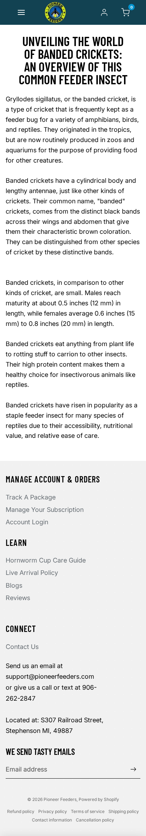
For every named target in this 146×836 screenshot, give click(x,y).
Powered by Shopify (99, 799)
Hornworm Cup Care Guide (46, 560)
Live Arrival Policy (32, 572)
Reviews (18, 597)
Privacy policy (52, 811)
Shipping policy (123, 811)
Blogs (14, 585)
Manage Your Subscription (45, 509)
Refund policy (20, 811)
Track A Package (31, 497)
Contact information (52, 820)
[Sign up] (133, 769)
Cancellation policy (95, 820)
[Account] (104, 12)
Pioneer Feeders (60, 799)
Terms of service (88, 811)
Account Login (27, 522)
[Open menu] (21, 12)
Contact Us (22, 646)
